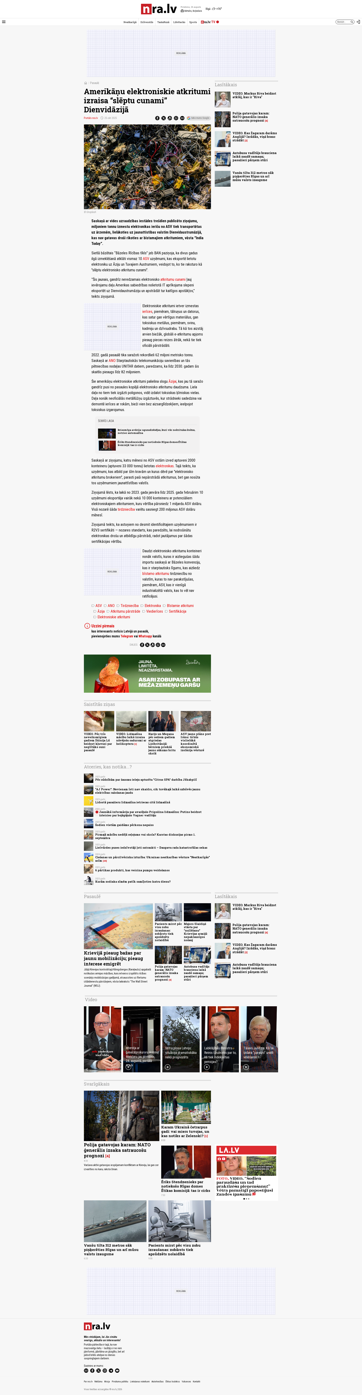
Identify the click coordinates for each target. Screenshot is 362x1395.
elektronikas (165, 466)
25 (105, 861)
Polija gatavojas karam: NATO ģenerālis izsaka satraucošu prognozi (250, 116)
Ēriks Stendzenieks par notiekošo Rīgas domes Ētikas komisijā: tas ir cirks (152, 443)
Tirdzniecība (128, 605)
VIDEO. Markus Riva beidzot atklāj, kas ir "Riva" (254, 95)
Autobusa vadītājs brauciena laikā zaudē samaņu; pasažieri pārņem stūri (254, 156)
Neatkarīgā (130, 22)
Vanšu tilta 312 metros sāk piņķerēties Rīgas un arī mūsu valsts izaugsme (253, 176)
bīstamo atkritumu (155, 573)
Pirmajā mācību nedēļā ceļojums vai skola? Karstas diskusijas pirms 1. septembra (145, 836)
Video (91, 999)
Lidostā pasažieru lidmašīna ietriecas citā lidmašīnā (132, 802)
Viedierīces (152, 611)
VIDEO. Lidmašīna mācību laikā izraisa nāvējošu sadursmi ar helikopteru (131, 739)
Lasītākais (226, 85)
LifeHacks (179, 22)
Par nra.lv (88, 1381)
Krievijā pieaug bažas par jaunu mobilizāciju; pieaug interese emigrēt (113, 958)
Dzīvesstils (146, 22)
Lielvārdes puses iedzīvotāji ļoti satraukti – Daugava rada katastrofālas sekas (151, 847)
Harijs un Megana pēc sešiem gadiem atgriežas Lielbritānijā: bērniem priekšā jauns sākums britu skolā (162, 743)
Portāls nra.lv (91, 118)
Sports (193, 22)
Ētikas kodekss (173, 1381)
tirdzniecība (126, 509)
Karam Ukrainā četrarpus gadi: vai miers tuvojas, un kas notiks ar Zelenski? (185, 1131)
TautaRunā (163, 22)
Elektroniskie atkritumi (111, 617)
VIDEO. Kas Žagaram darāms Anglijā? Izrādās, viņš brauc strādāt (254, 136)
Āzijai (172, 381)
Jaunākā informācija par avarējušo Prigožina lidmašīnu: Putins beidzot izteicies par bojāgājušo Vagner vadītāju (150, 813)
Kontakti (196, 1381)
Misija (107, 1381)
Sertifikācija (175, 611)
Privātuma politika (120, 1381)
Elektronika (150, 605)
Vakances (186, 1381)
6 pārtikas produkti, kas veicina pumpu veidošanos (132, 870)
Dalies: (134, 644)
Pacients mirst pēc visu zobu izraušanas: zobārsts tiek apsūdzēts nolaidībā (168, 932)
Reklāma (98, 1381)
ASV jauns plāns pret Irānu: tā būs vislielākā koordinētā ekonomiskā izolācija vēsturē (196, 742)
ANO (112, 360)
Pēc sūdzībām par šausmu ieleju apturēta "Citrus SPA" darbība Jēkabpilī (146, 779)
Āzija (99, 611)
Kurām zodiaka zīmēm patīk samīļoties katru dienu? (133, 881)
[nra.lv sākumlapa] (159, 9)
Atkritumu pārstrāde (123, 611)
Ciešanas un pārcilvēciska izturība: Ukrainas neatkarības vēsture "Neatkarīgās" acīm (152, 858)
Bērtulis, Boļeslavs (191, 11)
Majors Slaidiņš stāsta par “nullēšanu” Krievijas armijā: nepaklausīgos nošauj (196, 932)
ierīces (147, 311)
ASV (146, 258)
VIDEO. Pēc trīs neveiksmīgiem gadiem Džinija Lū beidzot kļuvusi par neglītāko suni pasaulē (98, 742)
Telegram (126, 636)
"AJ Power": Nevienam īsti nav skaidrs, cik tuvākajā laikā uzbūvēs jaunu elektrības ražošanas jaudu (147, 790)
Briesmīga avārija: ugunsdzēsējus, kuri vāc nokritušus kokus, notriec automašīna (156, 431)
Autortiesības (158, 1381)
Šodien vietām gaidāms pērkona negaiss (124, 825)
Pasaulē (94, 83)
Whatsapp (145, 636)
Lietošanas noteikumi (140, 1381)
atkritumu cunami (173, 279)
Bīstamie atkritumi (178, 605)
